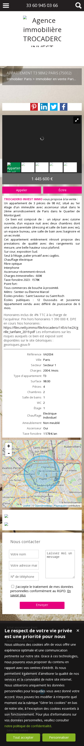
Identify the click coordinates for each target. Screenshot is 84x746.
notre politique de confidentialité (27, 726)
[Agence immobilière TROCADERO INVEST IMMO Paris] (42, 57)
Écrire (62, 190)
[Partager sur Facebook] (63, 107)
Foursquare (60, 505)
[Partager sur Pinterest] (34, 107)
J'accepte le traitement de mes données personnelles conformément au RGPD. (41, 589)
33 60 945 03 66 (42, 5)
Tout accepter (23, 737)
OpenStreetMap (43, 505)
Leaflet (26, 505)
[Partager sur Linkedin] (44, 107)
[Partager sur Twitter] (54, 107)
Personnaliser (59, 737)
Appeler (21, 190)
